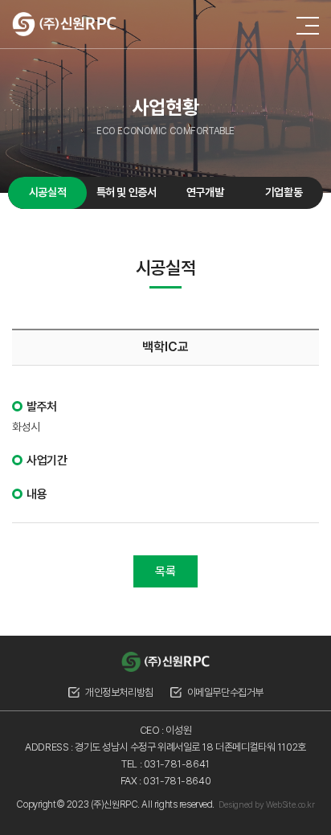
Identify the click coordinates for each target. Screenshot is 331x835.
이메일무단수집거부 (225, 692)
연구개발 (204, 192)
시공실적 (47, 192)
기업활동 (283, 192)
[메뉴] (307, 25)
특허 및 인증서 (126, 192)
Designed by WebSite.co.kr (267, 805)
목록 (165, 571)
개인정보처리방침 (119, 692)
